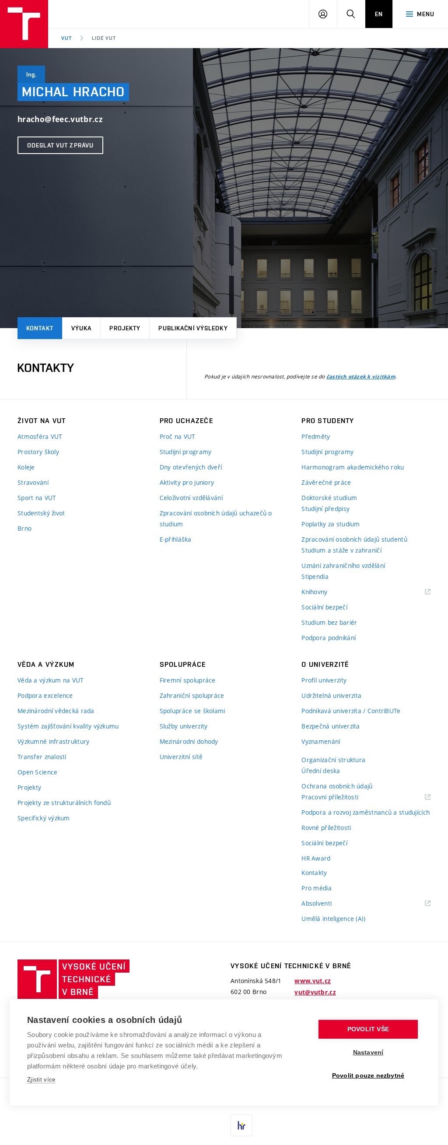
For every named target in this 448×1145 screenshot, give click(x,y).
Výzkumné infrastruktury (53, 741)
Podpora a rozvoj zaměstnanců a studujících (365, 812)
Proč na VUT (178, 436)
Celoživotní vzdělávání (191, 498)
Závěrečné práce (326, 482)
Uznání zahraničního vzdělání (343, 565)
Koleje (26, 467)
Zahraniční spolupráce (192, 695)
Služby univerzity (184, 726)
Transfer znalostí (42, 757)
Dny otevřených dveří (191, 467)
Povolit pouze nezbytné (368, 1075)
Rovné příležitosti (326, 827)
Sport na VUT (37, 498)
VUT (66, 38)
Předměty (315, 436)
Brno (25, 528)
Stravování (33, 482)
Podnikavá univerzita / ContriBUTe (350, 711)
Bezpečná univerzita (330, 726)
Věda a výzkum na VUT (51, 680)
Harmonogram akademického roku (352, 467)
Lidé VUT (104, 38)
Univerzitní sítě (181, 757)
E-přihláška (176, 539)
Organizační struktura (333, 760)
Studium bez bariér (329, 622)
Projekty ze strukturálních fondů (64, 802)
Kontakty (314, 872)
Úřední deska (320, 771)
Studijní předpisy (325, 508)
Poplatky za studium (330, 524)
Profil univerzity (323, 680)
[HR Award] (241, 1125)
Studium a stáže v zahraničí (341, 550)
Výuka (81, 328)
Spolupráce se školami (192, 711)
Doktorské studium (329, 498)
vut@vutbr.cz (315, 992)
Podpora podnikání (328, 638)
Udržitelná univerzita (331, 695)
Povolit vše (368, 1029)
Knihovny (325, 592)
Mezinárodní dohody (189, 741)
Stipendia (315, 576)
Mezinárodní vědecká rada (56, 711)
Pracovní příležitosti (340, 797)
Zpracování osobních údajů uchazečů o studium (216, 518)
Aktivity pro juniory (187, 482)
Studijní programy (186, 452)
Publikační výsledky (193, 328)
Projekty (124, 328)
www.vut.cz (312, 981)
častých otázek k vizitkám (360, 376)
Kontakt (39, 328)
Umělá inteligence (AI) (333, 918)
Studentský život (41, 513)
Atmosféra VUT (40, 436)
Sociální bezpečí (324, 607)
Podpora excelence (45, 695)
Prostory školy (38, 452)
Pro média (316, 888)
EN (379, 14)
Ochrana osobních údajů (336, 786)
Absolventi (327, 904)
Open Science (37, 772)
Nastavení (368, 1052)
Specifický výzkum (44, 818)
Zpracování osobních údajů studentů (354, 539)
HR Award (315, 858)
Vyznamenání (320, 741)
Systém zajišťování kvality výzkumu (68, 726)
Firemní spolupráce (188, 680)
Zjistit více (41, 1079)
